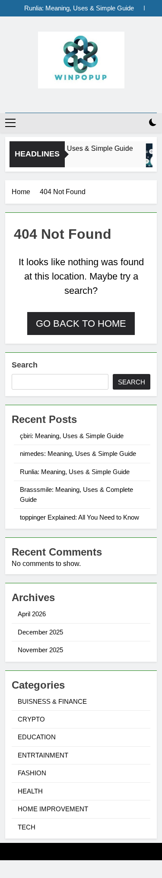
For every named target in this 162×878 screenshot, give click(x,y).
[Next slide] (150, 8)
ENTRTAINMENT (43, 755)
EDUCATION (37, 737)
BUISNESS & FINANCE (52, 701)
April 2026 (32, 614)
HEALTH (30, 791)
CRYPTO (31, 719)
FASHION (32, 773)
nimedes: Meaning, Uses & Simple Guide (78, 453)
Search (25, 365)
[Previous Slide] (137, 8)
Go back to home (81, 323)
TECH (26, 827)
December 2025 (40, 632)
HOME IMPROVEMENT (53, 809)
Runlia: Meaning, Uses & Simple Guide (79, 8)
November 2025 (40, 650)
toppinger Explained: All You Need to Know (79, 517)
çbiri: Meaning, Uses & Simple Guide (75, 148)
